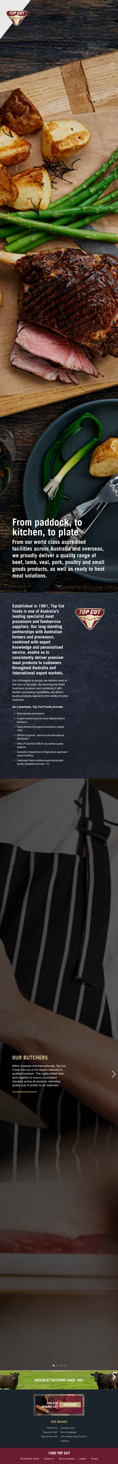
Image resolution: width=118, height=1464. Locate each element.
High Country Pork (49, 1436)
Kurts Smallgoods (68, 1432)
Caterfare (65, 1440)
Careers (82, 1458)
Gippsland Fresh (50, 1432)
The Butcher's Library (29, 1458)
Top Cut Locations (67, 1458)
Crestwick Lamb (68, 1427)
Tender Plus (52, 1427)
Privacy (94, 1458)
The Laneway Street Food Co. (74, 1436)
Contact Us (49, 1458)
